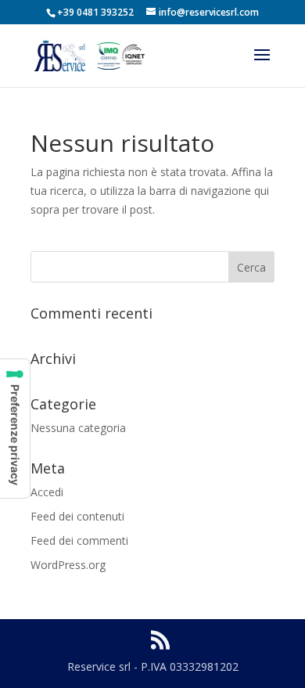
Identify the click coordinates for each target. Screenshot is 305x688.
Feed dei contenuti (77, 516)
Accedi (46, 491)
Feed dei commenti (79, 540)
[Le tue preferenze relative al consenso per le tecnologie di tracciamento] (15, 428)
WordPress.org (68, 564)
